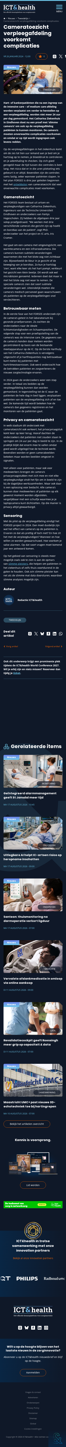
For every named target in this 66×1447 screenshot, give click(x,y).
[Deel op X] (60, 56)
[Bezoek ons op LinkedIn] (40, 1328)
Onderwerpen (33, 1402)
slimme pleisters (18, 563)
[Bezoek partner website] (19, 1278)
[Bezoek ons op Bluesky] (27, 1328)
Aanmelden (33, 1372)
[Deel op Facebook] (48, 633)
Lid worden (33, 1185)
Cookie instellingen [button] (33, 1428)
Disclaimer (33, 1413)
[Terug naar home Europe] (19, 8)
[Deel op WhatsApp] (60, 633)
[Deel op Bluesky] (42, 633)
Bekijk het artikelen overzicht (27, 1124)
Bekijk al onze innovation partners (33, 1258)
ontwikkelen (20, 184)
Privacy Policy (33, 1408)
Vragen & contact (33, 1392)
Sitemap (33, 1418)
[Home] (4, 18)
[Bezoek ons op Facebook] (33, 1328)
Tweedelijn (23, 18)
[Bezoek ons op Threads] (20, 1328)
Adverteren (33, 1397)
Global (33, 1423)
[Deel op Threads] (54, 56)
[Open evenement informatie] (57, 1438)
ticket (16, 673)
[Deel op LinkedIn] (54, 633)
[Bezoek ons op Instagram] (46, 1328)
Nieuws (11, 18)
